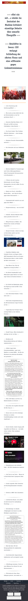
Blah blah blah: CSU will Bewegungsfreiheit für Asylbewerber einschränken (12, 548)
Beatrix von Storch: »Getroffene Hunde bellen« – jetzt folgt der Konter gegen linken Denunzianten (13, 193)
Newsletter (8, 583)
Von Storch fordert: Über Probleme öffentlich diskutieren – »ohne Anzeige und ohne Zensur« (13, 133)
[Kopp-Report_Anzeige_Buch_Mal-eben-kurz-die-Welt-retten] (14, 516)
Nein (17, 594)
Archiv (11, 581)
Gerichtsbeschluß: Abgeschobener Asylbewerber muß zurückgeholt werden (13, 557)
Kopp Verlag (16, 583)
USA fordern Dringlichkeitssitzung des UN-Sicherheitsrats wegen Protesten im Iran (13, 303)
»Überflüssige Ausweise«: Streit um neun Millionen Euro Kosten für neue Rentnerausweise (13, 566)
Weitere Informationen (14, 597)
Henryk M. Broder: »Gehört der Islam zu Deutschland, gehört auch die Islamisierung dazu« (14, 233)
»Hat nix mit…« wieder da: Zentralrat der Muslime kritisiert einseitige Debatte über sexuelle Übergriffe (13, 25)
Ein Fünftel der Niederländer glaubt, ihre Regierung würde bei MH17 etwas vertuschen (13, 286)
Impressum (18, 581)
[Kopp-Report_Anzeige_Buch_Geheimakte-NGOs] (14, 359)
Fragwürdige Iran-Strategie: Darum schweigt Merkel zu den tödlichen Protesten (13, 312)
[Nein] (26, 592)
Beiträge (5, 581)
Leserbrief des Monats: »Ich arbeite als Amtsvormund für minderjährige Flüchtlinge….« (13, 502)
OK (10, 594)
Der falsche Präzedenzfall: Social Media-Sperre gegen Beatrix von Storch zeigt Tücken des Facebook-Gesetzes (13, 274)
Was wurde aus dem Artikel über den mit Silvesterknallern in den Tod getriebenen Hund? (13, 115)
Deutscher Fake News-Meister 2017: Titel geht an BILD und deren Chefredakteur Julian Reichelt (13, 124)
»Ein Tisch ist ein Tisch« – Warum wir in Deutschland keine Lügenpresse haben (14, 476)
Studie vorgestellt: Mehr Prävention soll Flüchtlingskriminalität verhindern (13, 485)
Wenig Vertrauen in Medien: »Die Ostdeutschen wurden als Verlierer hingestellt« (13, 224)
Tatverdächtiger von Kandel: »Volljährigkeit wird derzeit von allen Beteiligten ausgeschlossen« (13, 511)
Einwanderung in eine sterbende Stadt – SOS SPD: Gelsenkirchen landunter (14, 467)
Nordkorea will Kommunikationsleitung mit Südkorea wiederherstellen (13, 341)
